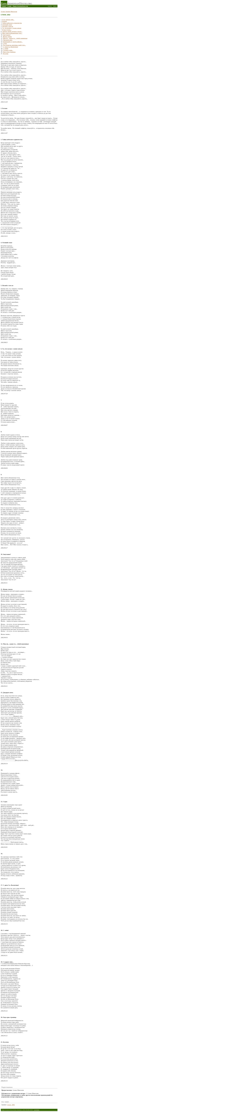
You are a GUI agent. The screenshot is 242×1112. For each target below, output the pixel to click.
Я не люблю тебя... (8, 19)
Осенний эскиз (7, 25)
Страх (5, 43)
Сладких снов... (8, 50)
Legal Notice (36, 1109)
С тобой (5, 48)
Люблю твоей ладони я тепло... (12, 31)
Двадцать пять (7, 40)
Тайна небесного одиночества (12, 23)
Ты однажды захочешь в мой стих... (14, 45)
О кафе (9, 6)
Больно (4, 21)
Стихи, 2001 (11, 1105)
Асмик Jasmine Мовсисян (9, 11)
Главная (3, 6)
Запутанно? (6, 35)
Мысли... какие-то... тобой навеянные (15, 38)
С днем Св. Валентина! (10, 47)
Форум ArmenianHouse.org (20, 6)
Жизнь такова (7, 36)
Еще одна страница (9, 52)
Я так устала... (6, 30)
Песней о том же (7, 26)
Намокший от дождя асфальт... (13, 42)
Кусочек (5, 53)
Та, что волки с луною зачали (11, 28)
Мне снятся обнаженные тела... (12, 33)
